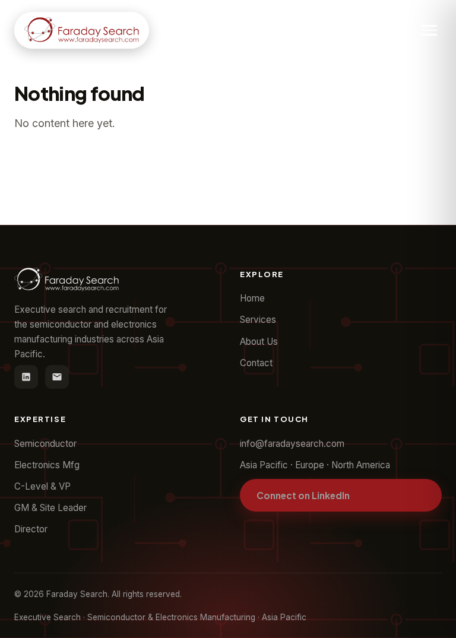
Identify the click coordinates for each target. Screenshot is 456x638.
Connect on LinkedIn (303, 495)
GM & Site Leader (50, 507)
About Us (259, 341)
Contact (256, 363)
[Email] (57, 377)
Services (258, 319)
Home (252, 298)
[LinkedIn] (26, 377)
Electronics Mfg (47, 465)
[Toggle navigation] (429, 30)
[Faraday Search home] (81, 30)
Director (31, 529)
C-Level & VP (42, 486)
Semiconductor (45, 443)
